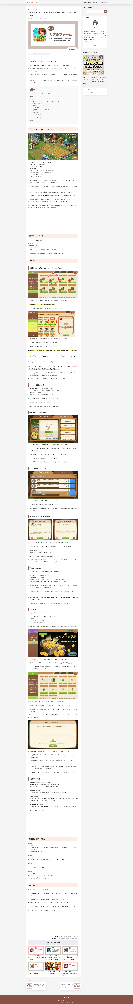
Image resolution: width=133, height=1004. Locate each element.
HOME (67, 997)
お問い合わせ (103, 2)
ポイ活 (58, 938)
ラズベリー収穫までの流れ (38, 103)
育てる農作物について (38, 110)
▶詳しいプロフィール (89, 41)
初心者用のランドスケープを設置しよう (41, 109)
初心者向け (96, 2)
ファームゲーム (74, 936)
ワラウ (30, 247)
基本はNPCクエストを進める (39, 105)
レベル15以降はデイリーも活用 (39, 107)
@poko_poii (52, 61)
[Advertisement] (53, 220)
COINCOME (31, 245)
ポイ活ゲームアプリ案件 (64, 936)
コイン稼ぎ (35, 112)
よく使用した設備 (37, 114)
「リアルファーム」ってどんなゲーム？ (40, 93)
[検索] (105, 11)
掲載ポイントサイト (36, 96)
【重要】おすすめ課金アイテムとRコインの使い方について (46, 101)
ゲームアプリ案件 (65, 938)
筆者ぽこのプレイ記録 (36, 118)
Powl (29, 243)
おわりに (33, 120)
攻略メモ (33, 99)
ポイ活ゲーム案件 (87, 2)
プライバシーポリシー (70, 1000)
